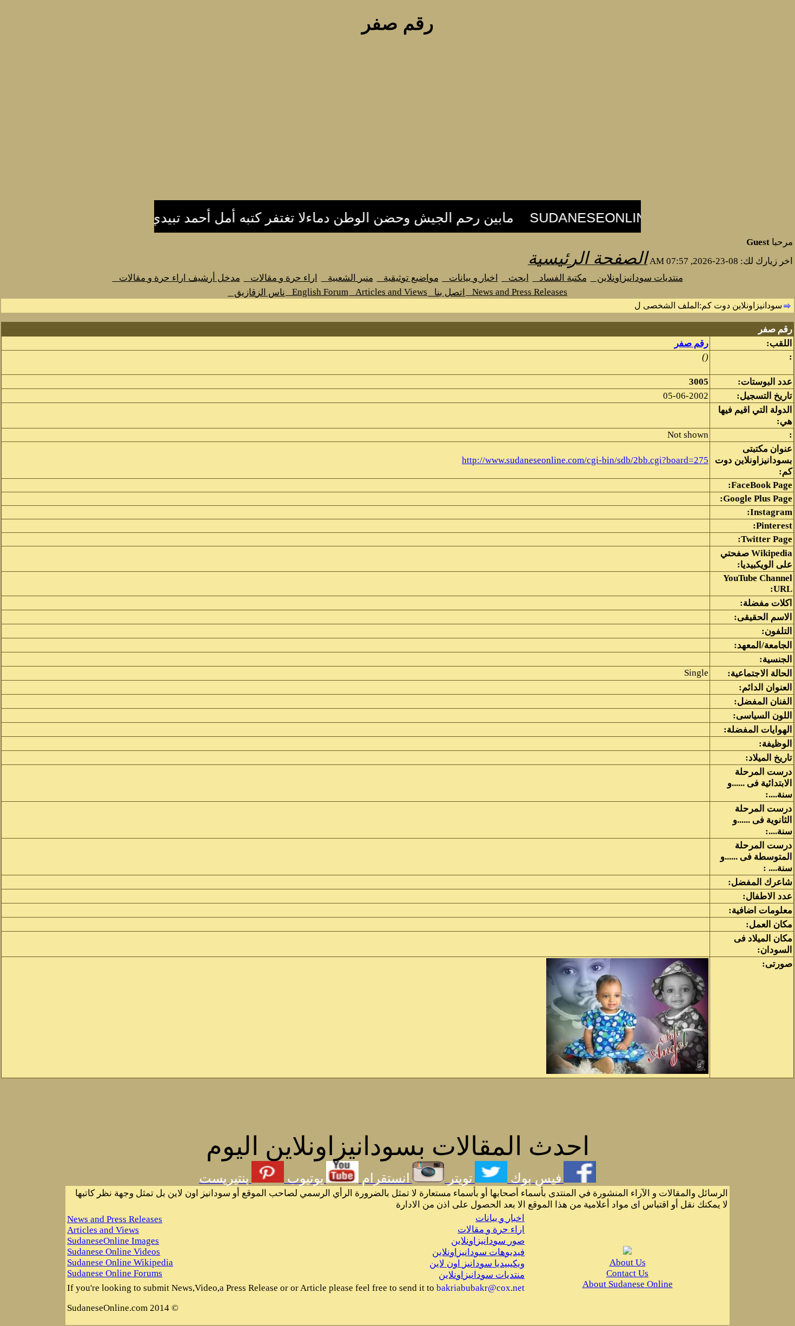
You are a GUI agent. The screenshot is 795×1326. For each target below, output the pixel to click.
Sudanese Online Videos (113, 1251)
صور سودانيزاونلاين (488, 1241)
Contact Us (627, 1273)
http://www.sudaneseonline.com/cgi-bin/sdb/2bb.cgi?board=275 (585, 460)
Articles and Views (388, 292)
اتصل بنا (446, 292)
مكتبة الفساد (560, 278)
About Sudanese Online (627, 1284)
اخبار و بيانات (470, 278)
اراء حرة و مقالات (280, 278)
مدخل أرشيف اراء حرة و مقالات (176, 278)
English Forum (317, 292)
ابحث (515, 278)
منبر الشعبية (347, 278)
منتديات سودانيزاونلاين (637, 278)
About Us (628, 1262)
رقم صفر (691, 343)
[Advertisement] (397, 123)
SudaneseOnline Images (113, 1241)
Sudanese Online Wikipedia (120, 1262)
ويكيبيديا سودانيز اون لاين (477, 1263)
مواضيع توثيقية (408, 278)
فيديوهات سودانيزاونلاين (478, 1252)
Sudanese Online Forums (114, 1273)
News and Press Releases (516, 292)
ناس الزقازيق (256, 292)
